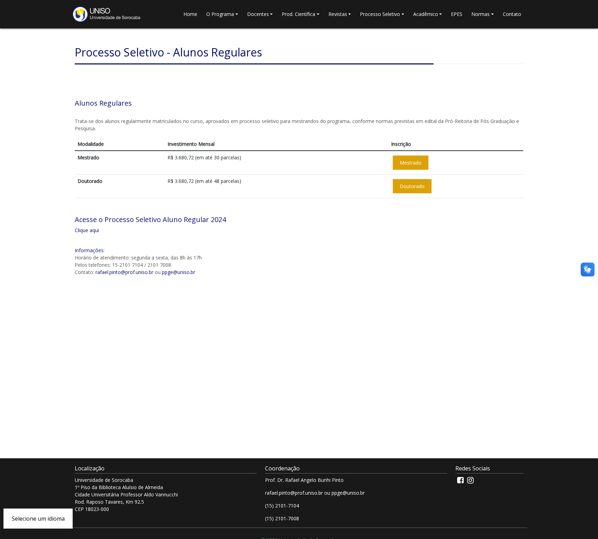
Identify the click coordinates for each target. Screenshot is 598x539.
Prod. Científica (298, 14)
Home (190, 14)
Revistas (337, 14)
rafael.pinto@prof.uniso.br (124, 272)
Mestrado (411, 162)
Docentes (258, 14)
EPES (456, 14)
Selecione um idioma (38, 518)
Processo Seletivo (380, 14)
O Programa (220, 14)
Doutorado (412, 186)
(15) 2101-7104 (282, 505)
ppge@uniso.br (178, 272)
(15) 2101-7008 (282, 518)
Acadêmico (425, 14)
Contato (512, 14)
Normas (480, 14)
